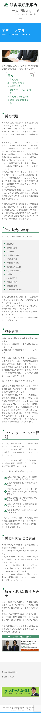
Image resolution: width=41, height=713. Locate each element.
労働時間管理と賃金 (19, 96)
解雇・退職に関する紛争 (20, 101)
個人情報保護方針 (10, 672)
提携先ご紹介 (9, 677)
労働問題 (14, 79)
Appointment (19, 710)
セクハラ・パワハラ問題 (20, 91)
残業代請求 (15, 86)
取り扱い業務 (14, 35)
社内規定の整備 (17, 82)
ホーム (4, 35)
